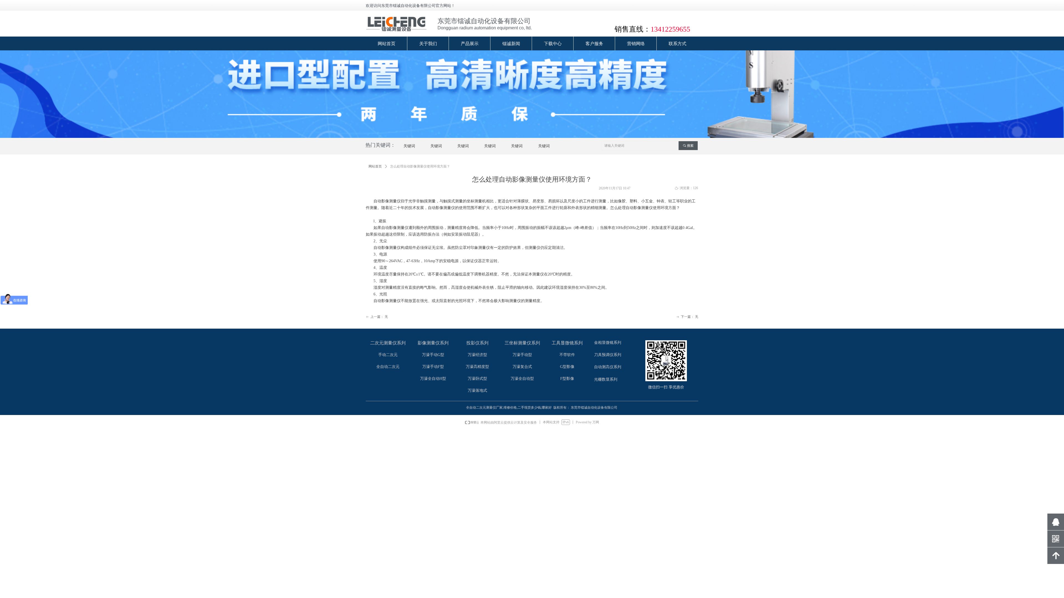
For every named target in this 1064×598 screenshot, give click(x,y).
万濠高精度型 (477, 367)
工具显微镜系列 (567, 343)
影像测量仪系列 (433, 343)
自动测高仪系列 (607, 367)
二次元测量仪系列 (388, 343)
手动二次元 (388, 355)
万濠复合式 (522, 367)
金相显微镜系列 (607, 343)
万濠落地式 (477, 390)
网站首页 (375, 166)
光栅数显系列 (605, 379)
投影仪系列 (477, 343)
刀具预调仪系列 (607, 355)
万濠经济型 (477, 355)
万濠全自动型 (522, 379)
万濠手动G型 (433, 355)
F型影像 (567, 379)
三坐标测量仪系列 (522, 343)
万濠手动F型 (433, 367)
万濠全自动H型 (433, 379)
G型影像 (567, 367)
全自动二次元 (388, 367)
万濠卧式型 (477, 379)
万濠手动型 (522, 355)
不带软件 (567, 355)
